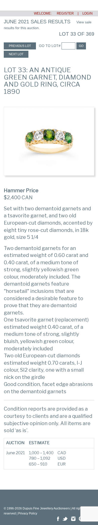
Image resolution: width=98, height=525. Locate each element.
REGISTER (63, 13)
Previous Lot (20, 46)
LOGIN (87, 13)
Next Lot (16, 54)
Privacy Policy (27, 513)
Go (81, 46)
